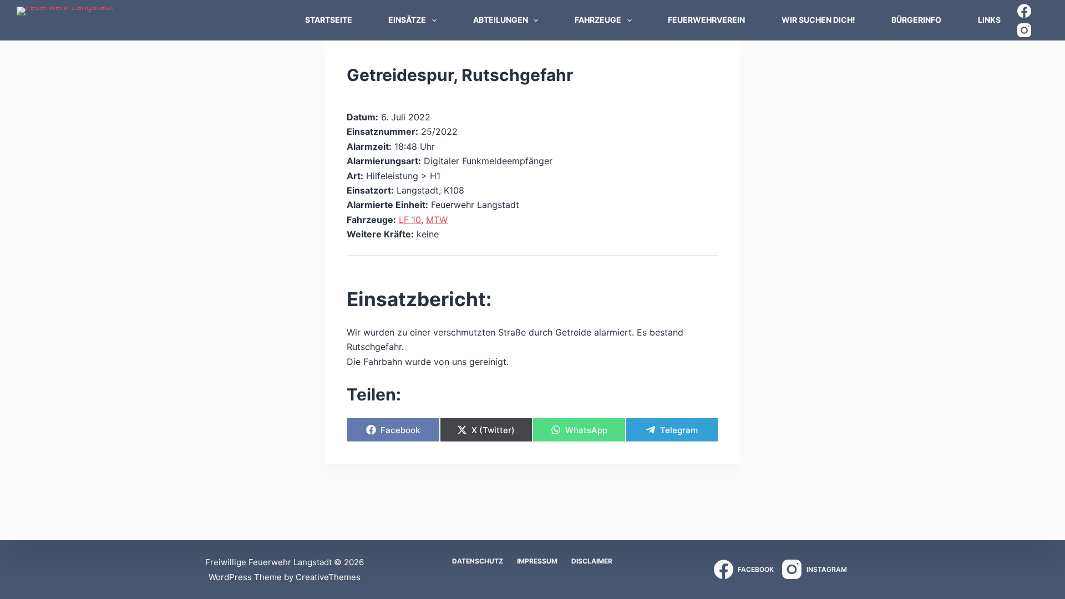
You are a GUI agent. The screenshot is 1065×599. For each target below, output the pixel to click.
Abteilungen (500, 19)
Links (989, 19)
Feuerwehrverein (706, 19)
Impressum (537, 561)
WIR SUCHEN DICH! (818, 19)
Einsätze (407, 19)
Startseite (328, 19)
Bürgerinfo (916, 19)
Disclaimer (591, 561)
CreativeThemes (328, 577)
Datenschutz (477, 561)
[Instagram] (1024, 30)
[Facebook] (1024, 11)
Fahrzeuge (598, 19)
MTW (437, 219)
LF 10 (410, 219)
